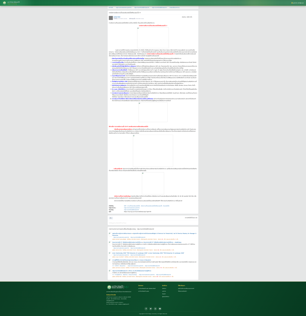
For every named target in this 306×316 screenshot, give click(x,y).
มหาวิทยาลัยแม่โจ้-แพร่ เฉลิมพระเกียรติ (147, 288)
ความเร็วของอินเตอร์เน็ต (133, 206)
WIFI (125, 206)
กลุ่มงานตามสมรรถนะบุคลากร (123, 7)
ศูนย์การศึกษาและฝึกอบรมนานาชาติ (186, 288)
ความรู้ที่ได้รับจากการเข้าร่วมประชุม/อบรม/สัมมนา (125, 260)
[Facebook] (146, 308)
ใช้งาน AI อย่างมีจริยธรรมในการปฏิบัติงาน (140, 271)
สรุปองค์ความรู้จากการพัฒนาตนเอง (121, 233)
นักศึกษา (164, 288)
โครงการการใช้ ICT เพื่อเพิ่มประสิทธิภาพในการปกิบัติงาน (127, 242)
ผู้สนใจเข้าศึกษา (165, 296)
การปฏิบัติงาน (118, 275)
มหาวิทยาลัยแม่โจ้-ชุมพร (143, 291)
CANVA (117, 266)
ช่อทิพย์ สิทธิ (117, 17)
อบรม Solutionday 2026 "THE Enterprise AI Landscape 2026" (129, 253)
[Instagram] (155, 308)
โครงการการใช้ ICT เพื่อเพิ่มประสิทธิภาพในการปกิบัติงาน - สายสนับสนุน (162, 242)
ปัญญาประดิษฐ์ (133, 275)
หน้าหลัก (111, 7)
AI (113, 266)
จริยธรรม (125, 275)
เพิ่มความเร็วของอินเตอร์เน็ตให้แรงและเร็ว (151, 206)
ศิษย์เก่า (164, 294)
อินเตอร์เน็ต (166, 206)
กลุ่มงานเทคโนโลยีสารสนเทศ (141, 7)
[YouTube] (160, 308)
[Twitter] (150, 308)
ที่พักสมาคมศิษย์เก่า (182, 291)
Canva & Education (145, 260)
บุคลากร (164, 291)
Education (122, 266)
